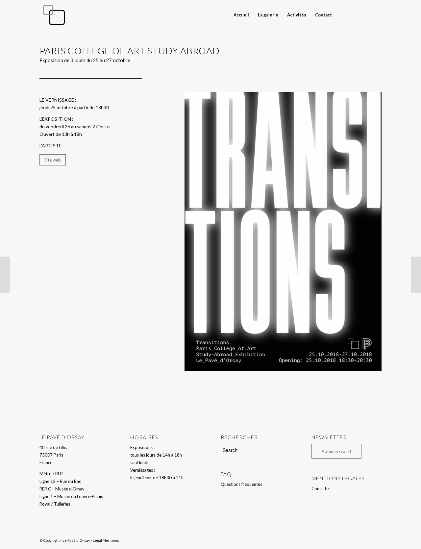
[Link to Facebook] (367, 14)
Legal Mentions (106, 540)
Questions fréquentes (241, 484)
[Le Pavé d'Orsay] (53, 14)
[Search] (342, 14)
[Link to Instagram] (377, 14)
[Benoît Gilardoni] (416, 275)
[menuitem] (241, 14)
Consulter (320, 488)
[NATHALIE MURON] (5, 275)
